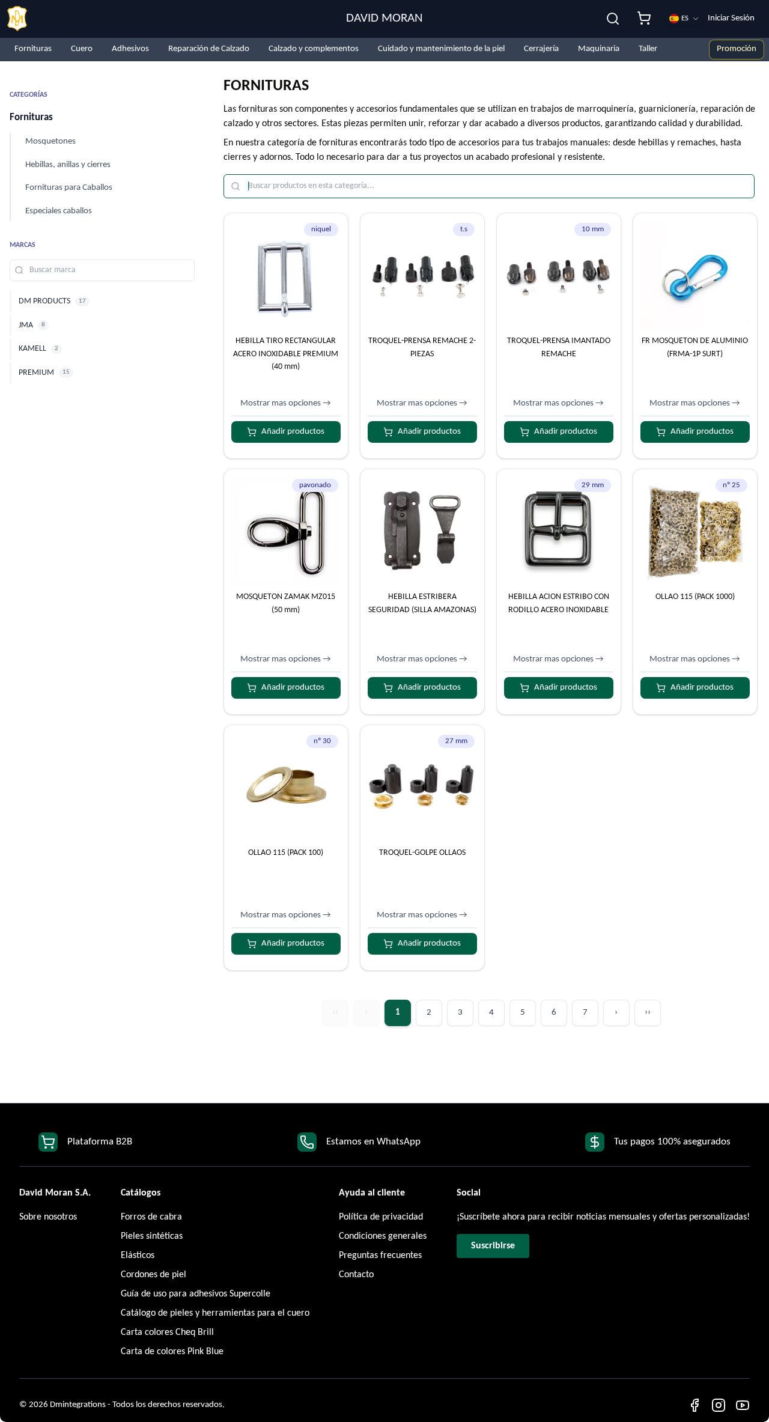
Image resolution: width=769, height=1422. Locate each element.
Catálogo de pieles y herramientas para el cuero (215, 1313)
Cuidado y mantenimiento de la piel (441, 48)
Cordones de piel (153, 1275)
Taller (648, 48)
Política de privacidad (381, 1217)
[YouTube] (742, 1405)
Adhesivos (130, 48)
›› (648, 1012)
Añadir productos (292, 431)
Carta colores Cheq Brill (167, 1332)
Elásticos (137, 1255)
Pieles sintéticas (152, 1236)
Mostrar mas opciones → (285, 403)
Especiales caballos (58, 211)
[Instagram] (718, 1405)
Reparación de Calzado (208, 48)
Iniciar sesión (731, 18)
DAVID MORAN (384, 18)
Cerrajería (541, 48)
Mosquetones (50, 141)
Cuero (82, 48)
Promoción (736, 48)
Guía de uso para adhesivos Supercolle (195, 1294)
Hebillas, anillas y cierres (68, 164)
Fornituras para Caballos (68, 187)
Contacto (356, 1275)
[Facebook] (694, 1405)
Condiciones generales (383, 1236)
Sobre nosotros (48, 1217)
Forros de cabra (151, 1217)
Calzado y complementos (314, 48)
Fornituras (33, 48)
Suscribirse (493, 1246)
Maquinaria (598, 48)
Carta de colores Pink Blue (172, 1352)
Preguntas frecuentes (380, 1255)
